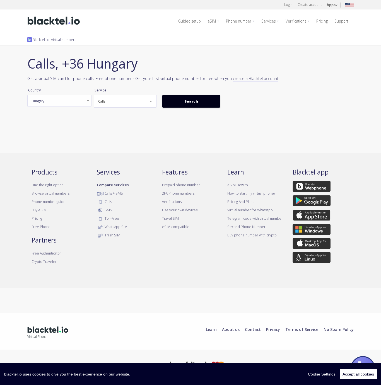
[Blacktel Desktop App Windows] (312, 230)
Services (268, 21)
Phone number (238, 21)
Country (34, 90)
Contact (253, 329)
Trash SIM (112, 235)
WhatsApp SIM (115, 226)
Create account (310, 4)
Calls (108, 201)
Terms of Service (301, 329)
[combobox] (125, 101)
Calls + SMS (113, 193)
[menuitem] (191, 21)
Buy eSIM (39, 209)
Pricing (322, 21)
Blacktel (38, 39)
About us (231, 329)
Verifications (296, 21)
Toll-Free (111, 218)
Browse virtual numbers (50, 193)
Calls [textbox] (101, 101)
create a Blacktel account (255, 78)
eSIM (212, 21)
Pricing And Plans (240, 201)
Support (341, 21)
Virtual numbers (63, 39)
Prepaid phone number (181, 184)
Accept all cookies (358, 374)
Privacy (273, 329)
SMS (108, 209)
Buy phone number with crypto (252, 235)
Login (288, 4)
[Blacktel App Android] (312, 201)
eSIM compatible (175, 226)
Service (101, 90)
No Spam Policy (339, 329)
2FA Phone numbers (178, 193)
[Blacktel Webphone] (312, 187)
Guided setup (189, 21)
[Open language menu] (349, 4)
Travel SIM (170, 218)
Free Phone (41, 226)
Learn (211, 329)
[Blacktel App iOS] (312, 216)
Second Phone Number (246, 226)
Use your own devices (179, 209)
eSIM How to (237, 184)
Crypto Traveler (44, 261)
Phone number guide (49, 201)
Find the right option (48, 184)
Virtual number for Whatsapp (250, 209)
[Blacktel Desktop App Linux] (312, 258)
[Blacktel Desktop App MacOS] (312, 244)
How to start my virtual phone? (251, 193)
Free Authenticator (46, 253)
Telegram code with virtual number (255, 218)
